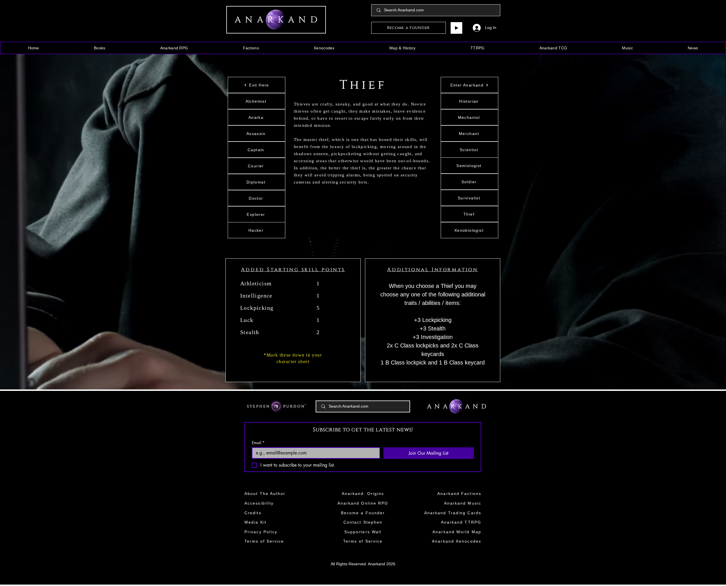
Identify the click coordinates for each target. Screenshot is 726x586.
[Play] (456, 28)
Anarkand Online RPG (363, 503)
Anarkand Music (462, 503)
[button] (99, 48)
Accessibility (259, 503)
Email (258, 442)
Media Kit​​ (255, 522)
